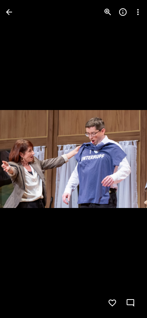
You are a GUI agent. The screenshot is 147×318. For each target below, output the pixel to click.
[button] (21, 159)
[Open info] (122, 12)
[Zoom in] (107, 12)
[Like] (112, 302)
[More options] (137, 12)
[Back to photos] (9, 12)
